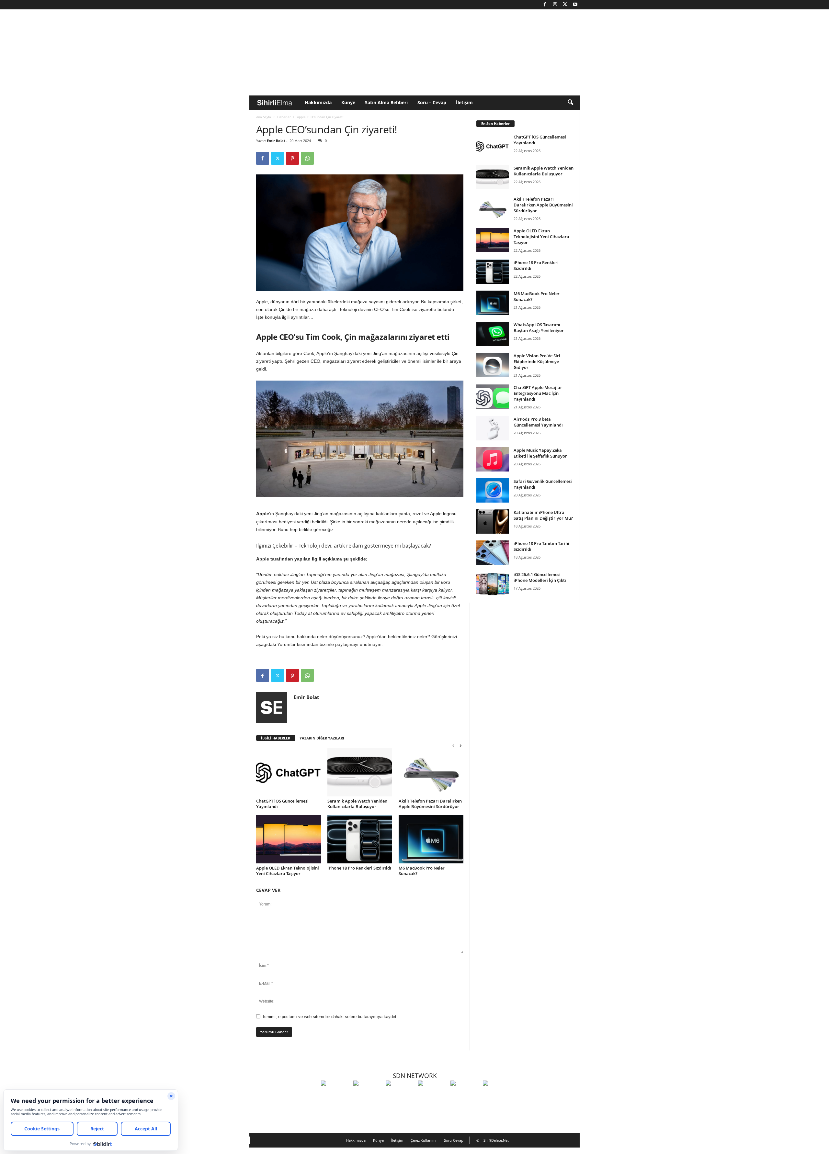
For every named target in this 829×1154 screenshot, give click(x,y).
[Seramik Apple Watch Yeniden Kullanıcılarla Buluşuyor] (359, 772)
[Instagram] (555, 4)
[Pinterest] (292, 158)
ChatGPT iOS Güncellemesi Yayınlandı (282, 803)
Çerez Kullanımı (424, 1140)
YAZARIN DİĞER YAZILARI (322, 738)
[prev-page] (453, 745)
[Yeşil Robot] (400, 1095)
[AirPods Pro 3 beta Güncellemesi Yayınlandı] (492, 428)
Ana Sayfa (263, 117)
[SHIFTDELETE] (335, 1095)
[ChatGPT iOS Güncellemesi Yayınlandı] (288, 772)
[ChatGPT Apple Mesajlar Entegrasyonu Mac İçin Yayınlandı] (492, 396)
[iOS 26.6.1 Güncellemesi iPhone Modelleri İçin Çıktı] (492, 583)
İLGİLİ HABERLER (275, 738)
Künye (348, 102)
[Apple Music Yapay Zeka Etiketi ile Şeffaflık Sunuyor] (492, 459)
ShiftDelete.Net (496, 1140)
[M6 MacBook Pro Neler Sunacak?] (431, 839)
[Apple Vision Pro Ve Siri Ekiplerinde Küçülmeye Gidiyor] (492, 365)
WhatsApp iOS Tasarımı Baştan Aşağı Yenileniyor (539, 327)
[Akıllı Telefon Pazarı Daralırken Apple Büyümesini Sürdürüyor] (431, 772)
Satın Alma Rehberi (386, 102)
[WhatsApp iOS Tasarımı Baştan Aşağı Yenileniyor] (492, 334)
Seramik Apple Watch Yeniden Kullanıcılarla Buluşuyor (357, 803)
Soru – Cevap (431, 102)
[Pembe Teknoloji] (465, 1095)
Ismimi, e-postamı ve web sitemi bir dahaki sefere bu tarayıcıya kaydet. (330, 1016)
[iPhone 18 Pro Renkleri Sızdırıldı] (359, 839)
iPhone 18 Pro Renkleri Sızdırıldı (359, 868)
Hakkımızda (318, 102)
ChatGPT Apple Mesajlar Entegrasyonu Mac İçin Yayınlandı (538, 393)
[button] (570, 102)
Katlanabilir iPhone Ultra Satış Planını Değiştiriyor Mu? (543, 515)
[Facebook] (545, 4)
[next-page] (460, 745)
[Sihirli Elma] (367, 1095)
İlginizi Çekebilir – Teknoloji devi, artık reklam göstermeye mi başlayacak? (343, 545)
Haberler (284, 117)
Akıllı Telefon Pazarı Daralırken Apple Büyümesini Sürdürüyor (430, 803)
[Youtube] (575, 4)
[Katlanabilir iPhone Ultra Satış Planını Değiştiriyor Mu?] (492, 521)
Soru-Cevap (453, 1140)
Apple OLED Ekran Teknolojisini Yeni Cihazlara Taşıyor (287, 870)
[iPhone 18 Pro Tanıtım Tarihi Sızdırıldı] (492, 552)
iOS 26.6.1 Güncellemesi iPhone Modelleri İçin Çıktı (540, 577)
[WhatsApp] (307, 158)
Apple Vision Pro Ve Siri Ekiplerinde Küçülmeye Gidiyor (537, 361)
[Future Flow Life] (497, 1095)
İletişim (464, 102)
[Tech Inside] (432, 1095)
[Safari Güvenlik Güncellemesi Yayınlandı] (492, 490)
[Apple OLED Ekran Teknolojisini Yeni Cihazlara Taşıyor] (288, 839)
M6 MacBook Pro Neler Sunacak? (422, 870)
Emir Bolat (276, 140)
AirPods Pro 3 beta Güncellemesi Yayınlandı (538, 422)
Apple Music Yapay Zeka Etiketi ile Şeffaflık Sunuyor (540, 453)
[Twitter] (565, 4)
